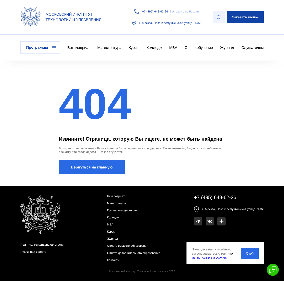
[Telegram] (198, 221)
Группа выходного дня (122, 210)
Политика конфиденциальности (42, 244)
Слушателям (252, 48)
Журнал (227, 48)
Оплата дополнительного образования (133, 253)
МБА (173, 48)
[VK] (210, 221)
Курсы (134, 48)
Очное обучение (199, 48)
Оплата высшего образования (127, 245)
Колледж (154, 48)
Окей (250, 253)
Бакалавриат (78, 48)
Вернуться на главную (92, 167)
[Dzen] (221, 221)
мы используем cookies (209, 257)
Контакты (113, 260)
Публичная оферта (33, 251)
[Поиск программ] (219, 17)
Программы (37, 47)
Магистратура (109, 48)
